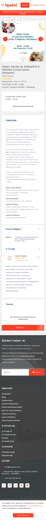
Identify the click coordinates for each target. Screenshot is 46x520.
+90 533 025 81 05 (12, 478)
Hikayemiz (6, 394)
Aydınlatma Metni (27, 356)
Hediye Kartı (7, 400)
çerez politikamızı (34, 506)
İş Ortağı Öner (8, 441)
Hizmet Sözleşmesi (10, 404)
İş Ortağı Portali (38, 5)
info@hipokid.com (12, 467)
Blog (4, 397)
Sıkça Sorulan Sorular (11, 420)
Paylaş (38, 372)
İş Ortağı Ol (7, 431)
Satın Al (20, 328)
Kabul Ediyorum (23, 515)
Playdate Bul (7, 455)
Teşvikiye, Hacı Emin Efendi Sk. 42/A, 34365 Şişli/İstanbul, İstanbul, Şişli (27, 239)
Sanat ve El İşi (20, 82)
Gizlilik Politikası (9, 414)
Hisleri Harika (8, 76)
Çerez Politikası (9, 417)
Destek (5, 438)
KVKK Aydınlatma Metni (12, 407)
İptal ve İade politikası (11, 410)
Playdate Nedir (8, 452)
